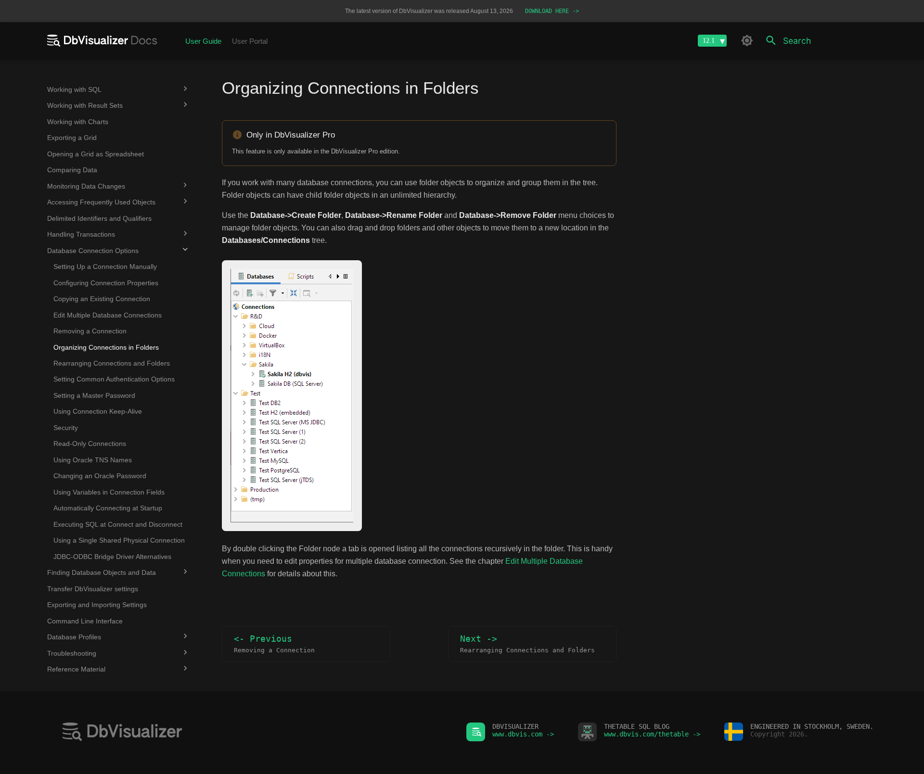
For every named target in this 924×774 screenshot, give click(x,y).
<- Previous (274, 644)
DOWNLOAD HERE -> (552, 11)
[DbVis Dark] (746, 40)
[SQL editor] (252, 733)
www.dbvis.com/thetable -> (652, 734)
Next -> (527, 644)
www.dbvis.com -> (523, 734)
